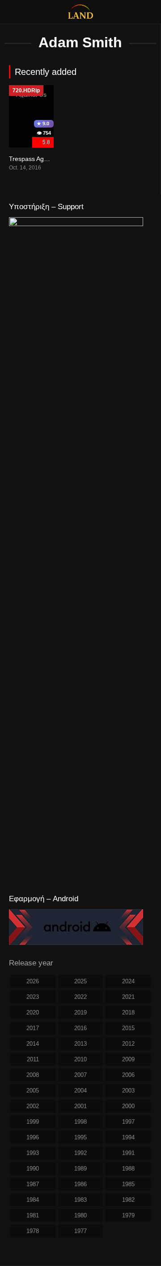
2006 (128, 1075)
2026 (32, 981)
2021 (128, 997)
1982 (128, 1199)
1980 (80, 1215)
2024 (128, 981)
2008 (32, 1075)
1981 (32, 1215)
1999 (32, 1121)
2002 (32, 1106)
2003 (128, 1090)
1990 (32, 1168)
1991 (128, 1153)
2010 (80, 1059)
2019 (80, 1012)
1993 (32, 1153)
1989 (80, 1168)
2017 (32, 1028)
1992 (80, 1153)
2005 (32, 1090)
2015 (128, 1028)
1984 (32, 1199)
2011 (33, 1059)
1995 (80, 1137)
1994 (128, 1137)
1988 (128, 1168)
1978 (32, 1231)
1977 (80, 1231)
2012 (128, 1043)
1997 (128, 1121)
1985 (128, 1184)
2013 (80, 1043)
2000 (128, 1106)
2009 (128, 1059)
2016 (80, 1028)
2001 (80, 1106)
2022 (80, 997)
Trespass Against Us (38, 158)
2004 (80, 1090)
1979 (128, 1215)
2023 (32, 997)
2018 (128, 1012)
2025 (80, 981)
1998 (80, 1121)
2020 (32, 1012)
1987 (32, 1184)
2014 (32, 1043)
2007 (80, 1075)
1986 (80, 1184)
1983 (80, 1199)
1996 (32, 1137)
